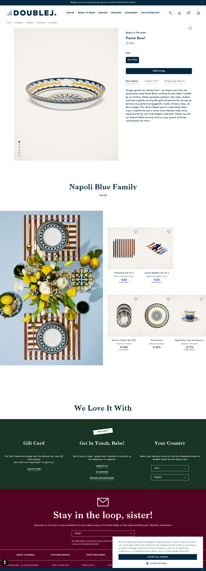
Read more (184, 551)
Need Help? (103, 431)
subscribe (131, 534)
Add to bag (159, 71)
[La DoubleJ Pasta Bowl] (156, 316)
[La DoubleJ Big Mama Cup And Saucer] (189, 316)
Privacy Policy (88, 565)
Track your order (95, 555)
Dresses (103, 13)
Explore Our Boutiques (102, 478)
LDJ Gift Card (34, 469)
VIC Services (102, 472)
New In (70, 13)
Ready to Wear (86, 13)
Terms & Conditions (60, 565)
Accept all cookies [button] (157, 557)
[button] (158, 563)
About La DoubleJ (25, 555)
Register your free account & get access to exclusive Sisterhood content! (103, 2)
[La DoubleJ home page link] (31, 13)
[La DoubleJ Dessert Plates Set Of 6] (124, 316)
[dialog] (158, 552)
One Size (132, 60)
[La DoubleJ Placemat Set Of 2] (124, 248)
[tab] (132, 81)
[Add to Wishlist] (190, 29)
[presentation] (132, 81)
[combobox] (170, 468)
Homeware (131, 13)
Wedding (116, 13)
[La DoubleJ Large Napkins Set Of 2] (156, 248)
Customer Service (60, 555)
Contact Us (102, 466)
